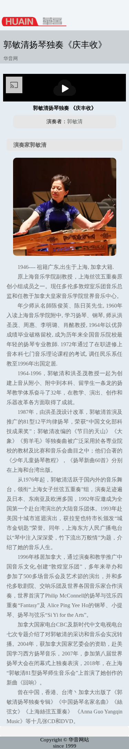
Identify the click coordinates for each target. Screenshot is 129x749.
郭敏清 (75, 121)
